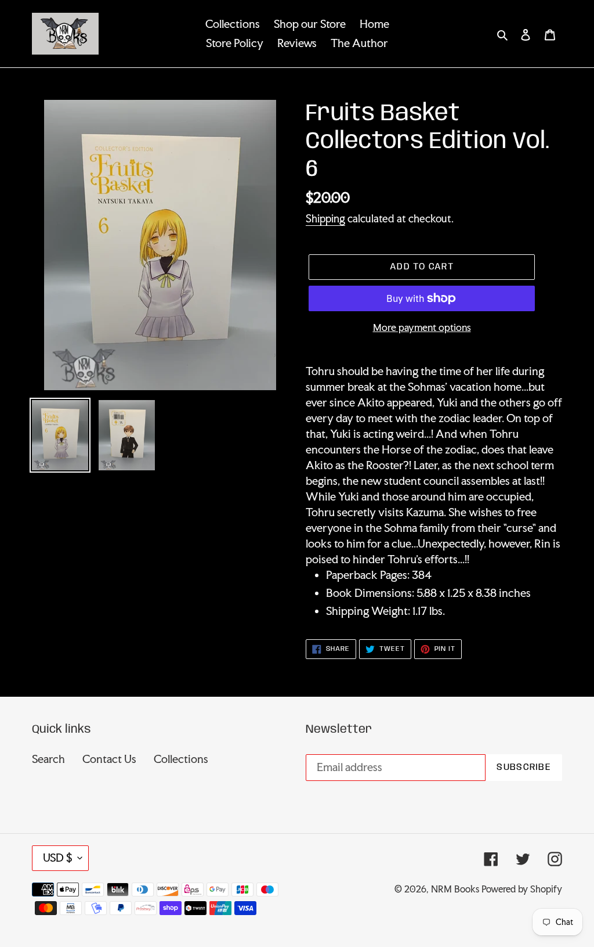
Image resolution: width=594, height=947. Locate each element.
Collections (181, 759)
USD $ (57, 858)
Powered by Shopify (521, 889)
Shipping (325, 218)
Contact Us (109, 759)
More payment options (422, 327)
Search (48, 759)
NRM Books (455, 889)
